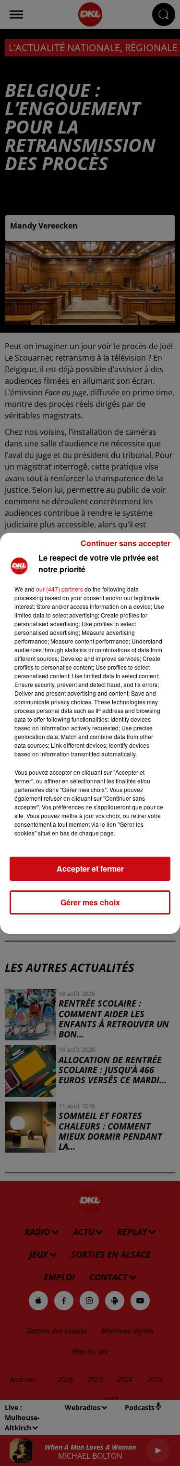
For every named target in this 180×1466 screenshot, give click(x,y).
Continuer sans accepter (125, 543)
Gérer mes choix (90, 902)
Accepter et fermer (90, 868)
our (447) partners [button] (59, 589)
